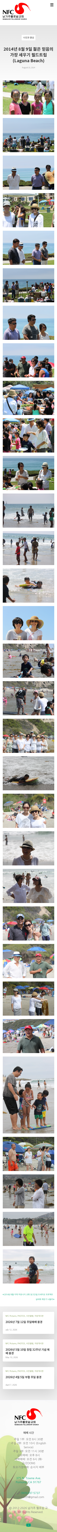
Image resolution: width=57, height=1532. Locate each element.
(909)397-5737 (30, 1493)
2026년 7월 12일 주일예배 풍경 (24, 1322)
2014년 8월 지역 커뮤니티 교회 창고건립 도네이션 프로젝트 (28, 1294)
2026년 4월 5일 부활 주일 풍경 (23, 1377)
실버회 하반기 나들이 (45, 1299)
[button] (28, 1525)
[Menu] (51, 4)
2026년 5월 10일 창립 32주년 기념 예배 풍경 (28, 1351)
